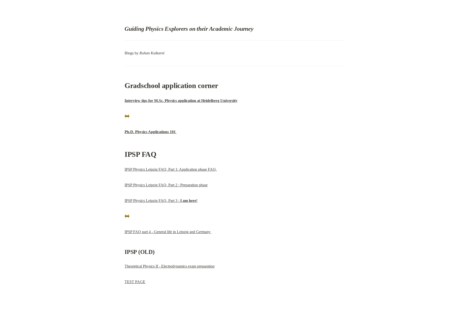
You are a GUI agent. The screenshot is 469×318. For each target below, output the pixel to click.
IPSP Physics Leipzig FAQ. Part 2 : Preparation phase (166, 185)
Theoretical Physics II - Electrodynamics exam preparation (169, 266)
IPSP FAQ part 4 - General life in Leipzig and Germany (168, 232)
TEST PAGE (135, 282)
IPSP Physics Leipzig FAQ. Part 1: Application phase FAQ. (171, 169)
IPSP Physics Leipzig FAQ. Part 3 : (161, 201)
